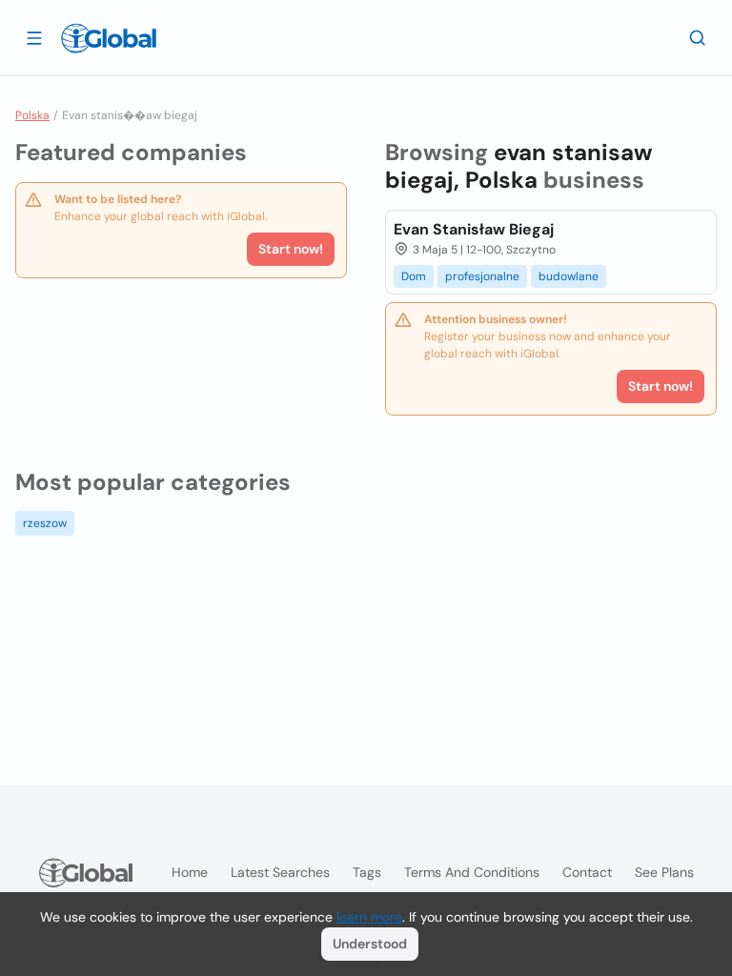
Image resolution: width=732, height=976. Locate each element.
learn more (369, 916)
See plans (664, 872)
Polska (32, 115)
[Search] (698, 37)
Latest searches (280, 872)
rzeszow (45, 523)
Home (190, 872)
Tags (367, 872)
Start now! (290, 248)
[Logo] (108, 38)
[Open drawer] (34, 37)
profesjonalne (482, 276)
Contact (587, 872)
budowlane (569, 276)
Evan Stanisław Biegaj (474, 229)
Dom (413, 276)
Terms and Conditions (471, 872)
